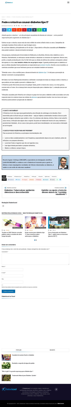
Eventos (67, 227)
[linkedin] (29, 30)
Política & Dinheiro (17, 227)
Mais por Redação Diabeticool (33, 213)
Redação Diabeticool (8, 25)
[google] (14, 30)
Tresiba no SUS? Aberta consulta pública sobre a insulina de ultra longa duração (12, 234)
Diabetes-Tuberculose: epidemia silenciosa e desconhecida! (19, 190)
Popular (18, 350)
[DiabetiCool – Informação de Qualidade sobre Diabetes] (9, 2)
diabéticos (27, 176)
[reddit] (19, 30)
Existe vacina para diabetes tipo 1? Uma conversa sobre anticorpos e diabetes (35, 234)
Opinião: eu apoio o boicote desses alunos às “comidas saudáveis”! (53, 191)
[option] (12, 226)
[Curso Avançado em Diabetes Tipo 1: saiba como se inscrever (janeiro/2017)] (58, 222)
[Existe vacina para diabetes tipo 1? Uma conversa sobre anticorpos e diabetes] (35, 222)
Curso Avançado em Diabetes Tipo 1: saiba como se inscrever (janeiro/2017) (58, 234)
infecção (34, 176)
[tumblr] (34, 30)
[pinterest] (24, 30)
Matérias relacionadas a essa (11, 213)
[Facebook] (56, 389)
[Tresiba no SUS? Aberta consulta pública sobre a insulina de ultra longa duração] (12, 222)
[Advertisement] (35, 8)
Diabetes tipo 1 (18, 176)
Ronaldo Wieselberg (40, 227)
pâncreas (34, 97)
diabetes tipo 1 (43, 72)
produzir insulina (45, 65)
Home (3, 17)
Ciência (8, 17)
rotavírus (54, 176)
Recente (52, 350)
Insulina (41, 176)
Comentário (5, 251)
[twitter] (9, 30)
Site (3, 279)
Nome (3, 266)
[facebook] (4, 30)
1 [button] (34, 240)
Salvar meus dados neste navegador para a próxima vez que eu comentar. (19, 287)
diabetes (10, 176)
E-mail (4, 272)
